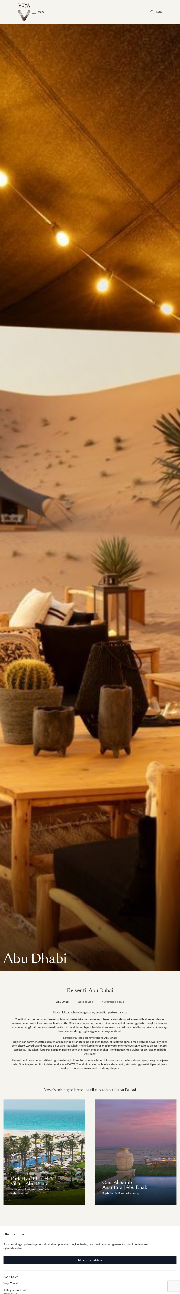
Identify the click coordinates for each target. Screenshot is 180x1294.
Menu (41, 12)
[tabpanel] (90, 1040)
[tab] (62, 1001)
